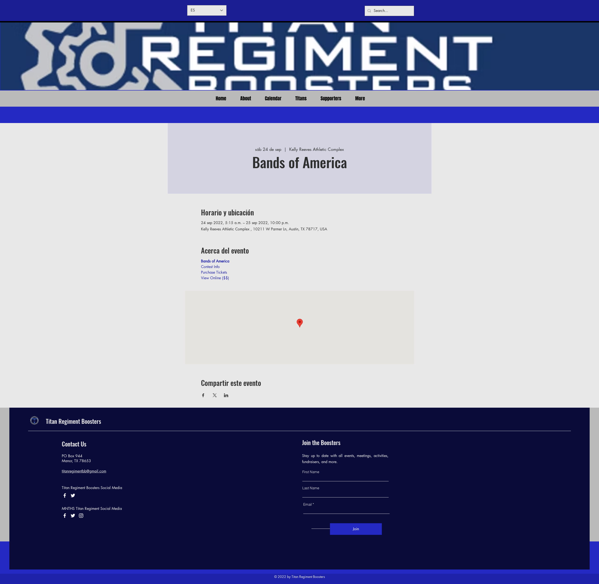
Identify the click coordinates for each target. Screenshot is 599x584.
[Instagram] (81, 516)
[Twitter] (73, 516)
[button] (301, 98)
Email (307, 504)
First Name (310, 472)
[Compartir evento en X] (214, 395)
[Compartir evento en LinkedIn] (226, 395)
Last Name (310, 488)
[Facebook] (65, 495)
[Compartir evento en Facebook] (203, 395)
